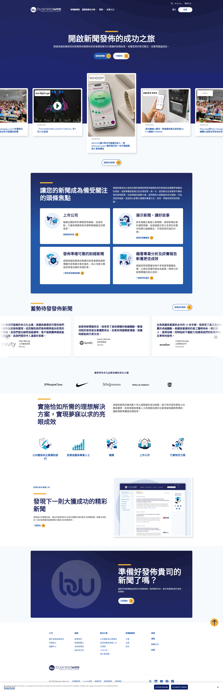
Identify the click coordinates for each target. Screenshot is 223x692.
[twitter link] (150, 681)
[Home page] (46, 9)
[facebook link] (167, 681)
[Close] (217, 687)
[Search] (172, 3)
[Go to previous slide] (7, 337)
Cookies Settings (161, 687)
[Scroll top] (214, 622)
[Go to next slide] (215, 337)
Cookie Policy (9, 688)
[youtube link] (161, 681)
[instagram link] (172, 681)
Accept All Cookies (179, 687)
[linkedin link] (155, 681)
